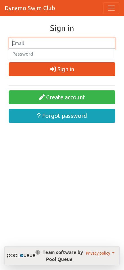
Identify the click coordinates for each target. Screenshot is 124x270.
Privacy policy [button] (98, 253)
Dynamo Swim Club (30, 8)
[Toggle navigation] (111, 8)
